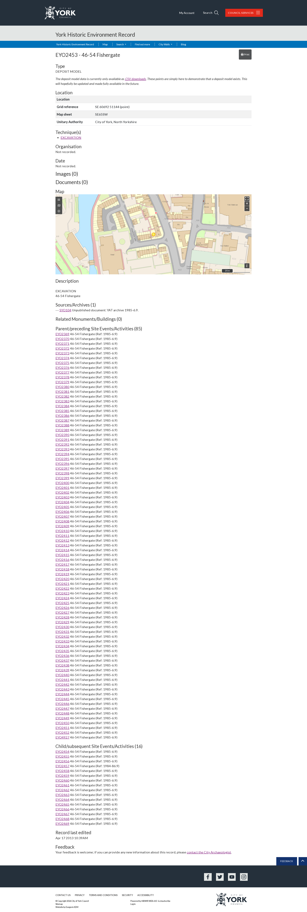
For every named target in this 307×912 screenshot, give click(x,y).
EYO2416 (62, 559)
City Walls (164, 44)
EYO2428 (62, 617)
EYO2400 (62, 483)
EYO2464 (62, 799)
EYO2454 (62, 751)
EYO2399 (62, 478)
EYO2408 (62, 521)
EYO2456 (62, 761)
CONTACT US (63, 895)
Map (105, 44)
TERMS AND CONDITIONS (103, 895)
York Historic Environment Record (75, 44)
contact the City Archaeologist (209, 852)
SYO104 (65, 310)
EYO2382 (62, 396)
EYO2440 (62, 675)
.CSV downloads (135, 79)
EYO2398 (62, 473)
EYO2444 (62, 694)
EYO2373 (62, 353)
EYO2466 (62, 809)
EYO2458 (62, 771)
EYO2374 (62, 358)
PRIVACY (80, 895)
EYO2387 (62, 420)
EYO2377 (62, 372)
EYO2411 (62, 535)
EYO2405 (62, 507)
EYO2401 (62, 487)
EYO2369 (62, 334)
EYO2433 (62, 641)
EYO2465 (62, 804)
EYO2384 (62, 406)
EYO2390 (62, 435)
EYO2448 (62, 713)
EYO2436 (62, 656)
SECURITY (127, 895)
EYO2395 (62, 459)
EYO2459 (62, 775)
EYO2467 (62, 814)
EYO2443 (62, 689)
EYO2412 (62, 540)
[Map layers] (59, 200)
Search (120, 44)
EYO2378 (62, 377)
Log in (133, 904)
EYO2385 (62, 411)
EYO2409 (62, 526)
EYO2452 (62, 732)
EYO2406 (62, 511)
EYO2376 (62, 367)
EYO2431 (62, 632)
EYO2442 (62, 684)
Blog (183, 44)
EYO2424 (62, 598)
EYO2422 (62, 588)
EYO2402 (62, 492)
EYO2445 (62, 699)
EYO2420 (62, 579)
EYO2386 (62, 415)
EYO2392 (62, 444)
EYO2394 (62, 454)
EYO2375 (62, 363)
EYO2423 (62, 593)
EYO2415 (62, 555)
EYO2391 (62, 439)
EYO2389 (62, 430)
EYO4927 (62, 737)
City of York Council (80, 901)
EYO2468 (62, 819)
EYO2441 (62, 680)
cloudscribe (165, 901)
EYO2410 (62, 531)
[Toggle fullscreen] (246, 198)
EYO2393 (62, 449)
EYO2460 (62, 780)
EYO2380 (62, 387)
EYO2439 (62, 670)
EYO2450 (62, 723)
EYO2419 (62, 574)
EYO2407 (62, 516)
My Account (186, 13)
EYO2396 (62, 463)
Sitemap (59, 904)
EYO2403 (62, 497)
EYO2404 (62, 502)
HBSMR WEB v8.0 (149, 901)
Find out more (142, 44)
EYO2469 (62, 823)
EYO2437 (62, 660)
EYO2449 (62, 718)
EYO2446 (62, 704)
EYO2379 (62, 382)
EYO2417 (62, 564)
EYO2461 (62, 785)
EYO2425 (62, 603)
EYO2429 (62, 622)
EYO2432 (62, 636)
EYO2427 (62, 612)
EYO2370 (62, 339)
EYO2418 (62, 569)
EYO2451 (62, 728)
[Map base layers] (59, 205)
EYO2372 (62, 348)
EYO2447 (62, 708)
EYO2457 (62, 766)
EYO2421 (62, 583)
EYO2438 (62, 665)
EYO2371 (62, 343)
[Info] (59, 211)
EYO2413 (62, 545)
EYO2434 (62, 646)
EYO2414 (62, 550)
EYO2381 (62, 391)
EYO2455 (62, 756)
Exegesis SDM (72, 907)
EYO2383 (62, 401)
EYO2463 (62, 795)
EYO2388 (62, 425)
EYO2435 (62, 651)
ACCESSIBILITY (145, 895)
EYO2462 (62, 790)
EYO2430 (62, 627)
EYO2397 (62, 468)
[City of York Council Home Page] (60, 13)
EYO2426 (62, 607)
